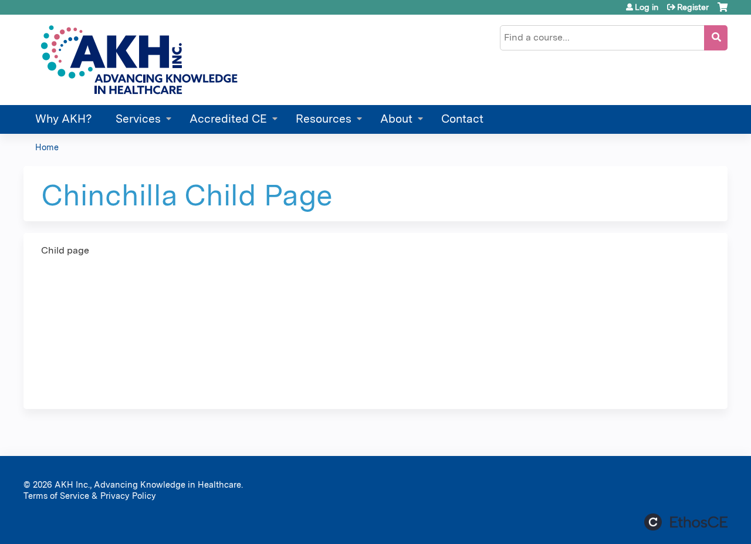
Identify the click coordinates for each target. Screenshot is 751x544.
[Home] (137, 60)
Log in (646, 7)
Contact (462, 119)
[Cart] (723, 11)
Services (138, 119)
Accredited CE (228, 119)
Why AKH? (63, 119)
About (396, 119)
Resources (323, 119)
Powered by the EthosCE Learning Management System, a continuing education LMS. (686, 522)
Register (693, 7)
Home (47, 147)
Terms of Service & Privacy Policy (89, 496)
